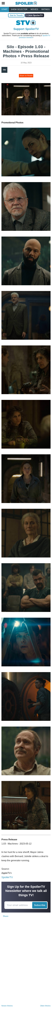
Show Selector (19, 9)
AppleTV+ (6, 873)
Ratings (45, 9)
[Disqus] (26, 966)
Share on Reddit (26, 76)
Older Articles (45, 1006)
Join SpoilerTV (35, 15)
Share (5, 916)
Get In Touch (16, 15)
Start (4, 9)
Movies (34, 9)
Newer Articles (7, 1006)
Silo (4, 70)
